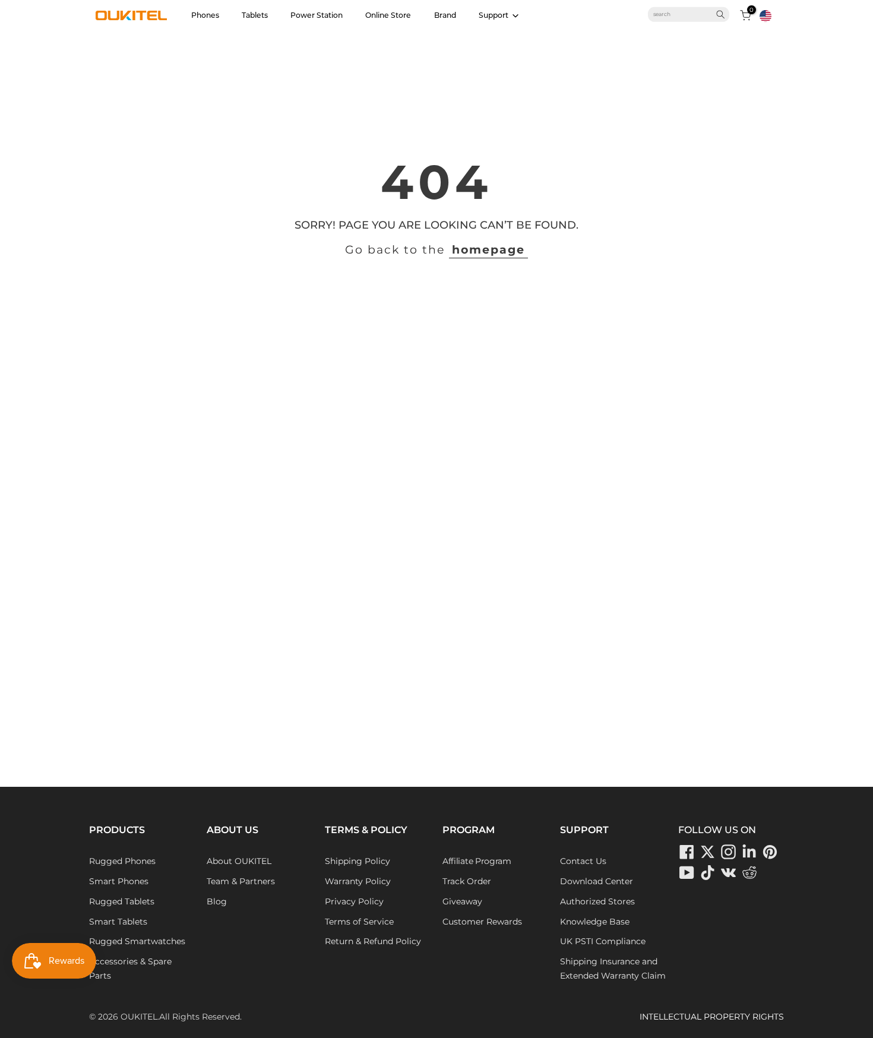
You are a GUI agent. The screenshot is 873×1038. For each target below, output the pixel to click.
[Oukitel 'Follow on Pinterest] (770, 851)
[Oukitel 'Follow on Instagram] (729, 851)
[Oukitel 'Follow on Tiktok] (708, 872)
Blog (217, 901)
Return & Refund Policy (373, 941)
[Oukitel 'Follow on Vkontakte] (729, 872)
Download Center (596, 881)
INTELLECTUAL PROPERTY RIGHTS (712, 1016)
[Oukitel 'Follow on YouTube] (687, 872)
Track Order (466, 881)
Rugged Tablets (121, 901)
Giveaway (462, 901)
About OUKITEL (239, 861)
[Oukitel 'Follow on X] (708, 851)
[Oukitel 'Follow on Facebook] (687, 851)
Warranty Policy (358, 881)
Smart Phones (118, 881)
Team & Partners (241, 881)
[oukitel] (131, 15)
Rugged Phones (122, 861)
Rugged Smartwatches (137, 941)
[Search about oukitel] (684, 14)
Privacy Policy (354, 901)
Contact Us (583, 861)
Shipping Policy (357, 861)
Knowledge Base (595, 921)
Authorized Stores (597, 901)
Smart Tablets (118, 921)
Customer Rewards (482, 921)
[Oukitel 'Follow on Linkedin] (749, 851)
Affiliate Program (476, 861)
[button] (765, 16)
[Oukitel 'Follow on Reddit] (749, 872)
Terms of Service (359, 921)
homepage (488, 250)
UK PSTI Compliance (603, 941)
